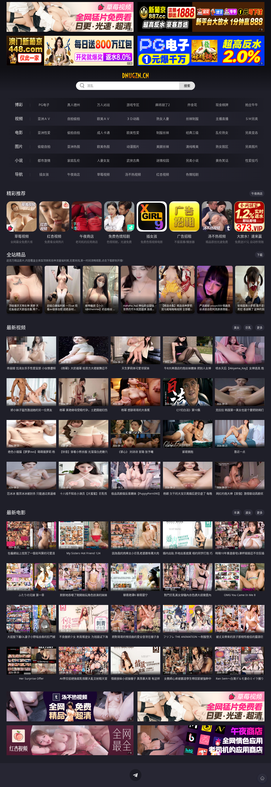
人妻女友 (103, 160)
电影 (19, 132)
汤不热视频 (133, 174)
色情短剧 (192, 174)
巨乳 (248, 327)
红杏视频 (162, 174)
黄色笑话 (222, 160)
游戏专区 (133, 105)
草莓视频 (103, 174)
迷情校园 (162, 160)
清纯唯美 (192, 146)
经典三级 (192, 133)
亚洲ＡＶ (44, 119)
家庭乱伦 (73, 160)
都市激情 (44, 160)
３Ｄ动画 (133, 119)
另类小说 (192, 160)
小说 (19, 160)
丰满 (236, 512)
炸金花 (192, 105)
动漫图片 (133, 146)
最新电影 (16, 512)
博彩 (19, 104)
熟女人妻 (162, 119)
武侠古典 (133, 160)
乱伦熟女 (222, 133)
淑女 (248, 512)
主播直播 (222, 119)
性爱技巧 (251, 160)
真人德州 (73, 105)
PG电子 (44, 105)
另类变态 (251, 133)
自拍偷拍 (73, 119)
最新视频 (16, 327)
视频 (19, 118)
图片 (19, 146)
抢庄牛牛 (251, 105)
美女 (236, 327)
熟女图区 (222, 146)
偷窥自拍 (44, 146)
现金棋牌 (222, 105)
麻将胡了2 (162, 105)
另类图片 (251, 146)
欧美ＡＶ (103, 119)
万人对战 (103, 105)
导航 (19, 174)
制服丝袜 (162, 133)
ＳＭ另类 (251, 119)
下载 (259, 255)
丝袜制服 (192, 119)
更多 (259, 327)
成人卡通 (103, 133)
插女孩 (44, 174)
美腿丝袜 (162, 146)
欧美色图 (103, 146)
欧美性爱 (133, 133)
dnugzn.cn (135, 76)
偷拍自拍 (73, 133)
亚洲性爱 (44, 133)
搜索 (187, 86)
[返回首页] (262, 778)
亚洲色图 (73, 146)
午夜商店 (73, 174)
